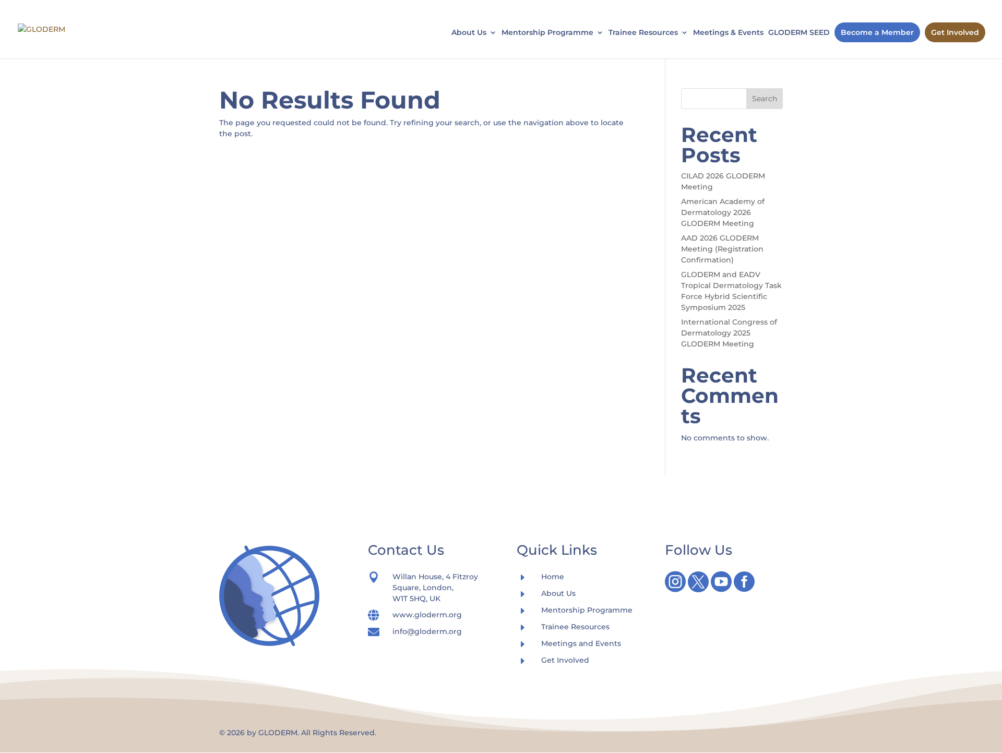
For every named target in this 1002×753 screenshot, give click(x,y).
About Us (468, 33)
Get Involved (955, 32)
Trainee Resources (643, 33)
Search (764, 98)
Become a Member (877, 32)
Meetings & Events (728, 33)
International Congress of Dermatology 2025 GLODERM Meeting (729, 333)
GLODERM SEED (799, 33)
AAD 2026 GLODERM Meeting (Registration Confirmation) (722, 249)
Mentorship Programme (547, 33)
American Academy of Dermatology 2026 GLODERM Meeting (723, 212)
